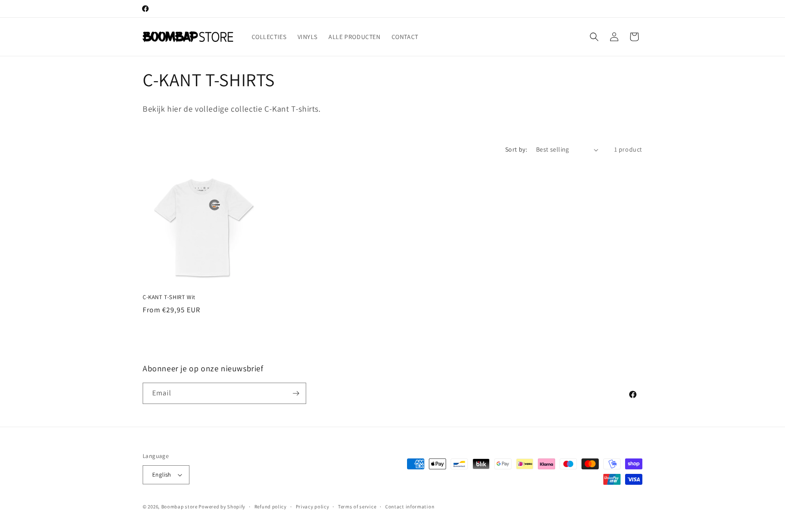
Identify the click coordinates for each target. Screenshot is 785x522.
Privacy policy (312, 506)
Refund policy (270, 506)
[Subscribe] (296, 393)
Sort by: (516, 149)
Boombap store (179, 506)
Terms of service (357, 506)
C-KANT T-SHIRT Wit (169, 297)
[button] (594, 37)
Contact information (409, 506)
